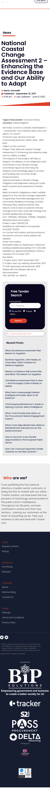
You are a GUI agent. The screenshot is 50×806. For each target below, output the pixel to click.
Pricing (5, 551)
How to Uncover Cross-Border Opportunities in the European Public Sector (24, 439)
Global (12, 314)
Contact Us (7, 597)
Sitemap (6, 612)
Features (6, 571)
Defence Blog (9, 592)
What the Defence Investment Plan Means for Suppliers (23, 352)
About (5, 587)
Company (7, 583)
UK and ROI (16, 311)
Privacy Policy (9, 622)
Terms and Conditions (13, 617)
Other (5, 608)
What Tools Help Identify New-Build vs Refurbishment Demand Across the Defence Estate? (24, 428)
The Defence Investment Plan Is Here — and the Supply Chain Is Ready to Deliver (24, 383)
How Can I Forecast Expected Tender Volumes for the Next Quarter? (24, 450)
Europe (29, 311)
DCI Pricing (7, 566)
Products (7, 562)
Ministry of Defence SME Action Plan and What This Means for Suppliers (23, 373)
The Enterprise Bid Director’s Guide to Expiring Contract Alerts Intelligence (24, 406)
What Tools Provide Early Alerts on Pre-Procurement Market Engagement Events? (25, 416)
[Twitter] (2, 637)
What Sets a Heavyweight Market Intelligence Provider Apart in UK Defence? (22, 395)
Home (5, 542)
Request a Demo (10, 546)
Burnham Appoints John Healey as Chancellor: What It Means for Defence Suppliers (23, 362)
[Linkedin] (6, 637)
